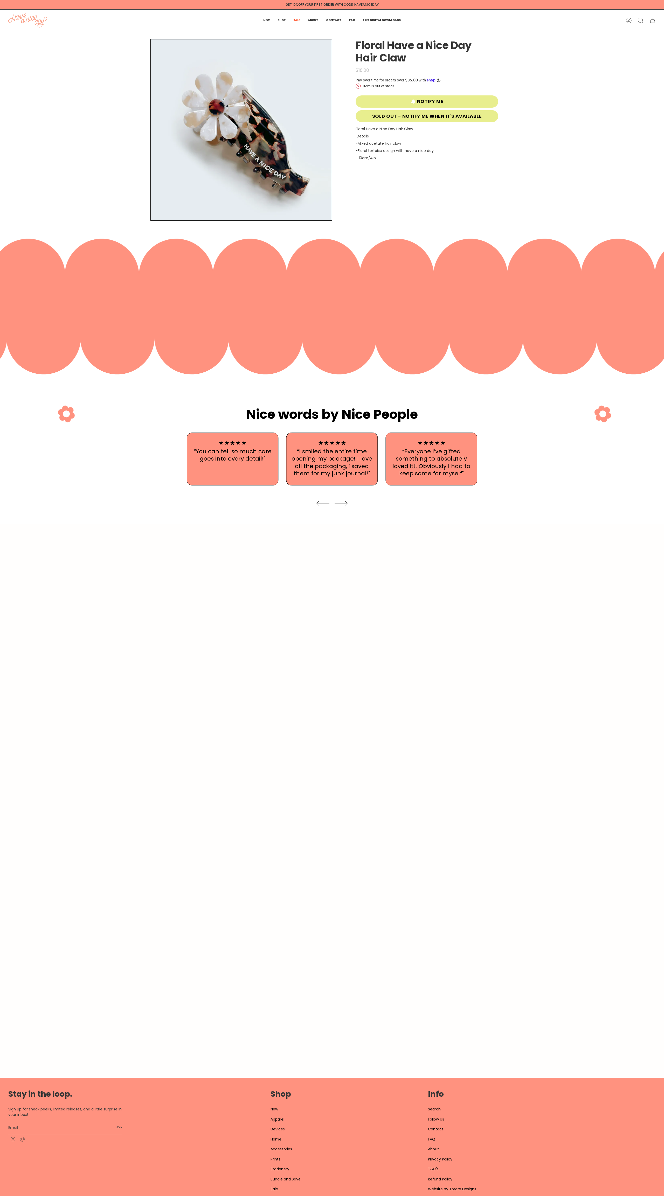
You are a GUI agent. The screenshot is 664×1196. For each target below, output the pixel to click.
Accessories (281, 1149)
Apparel (277, 1119)
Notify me (430, 101)
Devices (278, 1129)
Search (434, 1109)
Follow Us (436, 1119)
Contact (435, 1129)
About (433, 1149)
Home (276, 1139)
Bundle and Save (286, 1179)
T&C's (433, 1169)
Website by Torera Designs (452, 1189)
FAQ (431, 1139)
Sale (274, 1189)
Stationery (280, 1169)
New (274, 1109)
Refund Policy (440, 1179)
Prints (275, 1159)
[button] (281, 20)
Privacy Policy (440, 1159)
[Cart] (653, 20)
